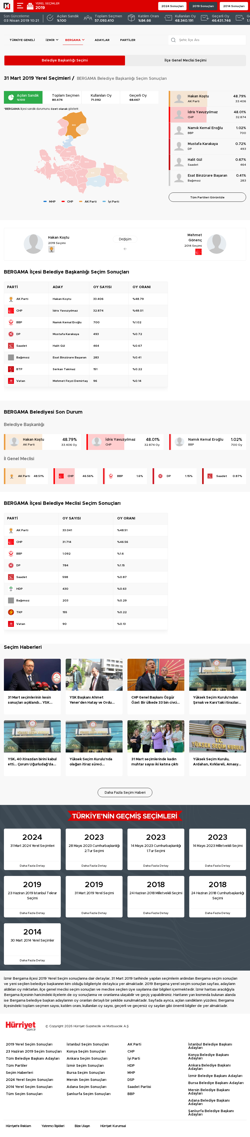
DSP (130, 1080)
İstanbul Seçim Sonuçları (88, 1044)
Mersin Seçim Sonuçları (86, 1080)
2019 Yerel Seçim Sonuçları (29, 1044)
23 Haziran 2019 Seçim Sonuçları (34, 1051)
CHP (191, 117)
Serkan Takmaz (64, 369)
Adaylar (102, 40)
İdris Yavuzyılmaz (203, 112)
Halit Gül (195, 160)
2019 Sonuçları (203, 6)
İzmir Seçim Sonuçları (85, 1065)
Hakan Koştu (198, 96)
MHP (131, 1073)
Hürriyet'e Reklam (18, 1126)
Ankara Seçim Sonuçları (87, 1058)
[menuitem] (68, 152)
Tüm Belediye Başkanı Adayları (33, 1058)
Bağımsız (194, 180)
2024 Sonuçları (172, 6)
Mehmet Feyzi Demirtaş (70, 380)
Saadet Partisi (139, 1087)
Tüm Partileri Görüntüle (207, 197)
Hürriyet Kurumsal (113, 1126)
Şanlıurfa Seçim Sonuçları (89, 1094)
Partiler (127, 40)
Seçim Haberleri (19, 1073)
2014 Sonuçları (234, 6)
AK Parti (193, 101)
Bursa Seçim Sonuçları (86, 1073)
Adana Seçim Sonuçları (86, 1087)
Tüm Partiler (16, 1065)
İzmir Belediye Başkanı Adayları (215, 1076)
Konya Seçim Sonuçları (86, 1051)
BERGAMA (73, 40)
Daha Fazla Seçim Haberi (125, 792)
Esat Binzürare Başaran (207, 175)
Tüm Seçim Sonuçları (24, 1094)
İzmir (50, 40)
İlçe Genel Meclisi (185, 60)
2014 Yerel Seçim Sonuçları (29, 1087)
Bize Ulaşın (82, 1126)
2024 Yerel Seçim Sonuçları (29, 1080)
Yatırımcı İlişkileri (53, 1126)
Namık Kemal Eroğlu (205, 128)
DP (190, 148)
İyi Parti (133, 1058)
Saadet (193, 164)
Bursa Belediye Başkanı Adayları (216, 1083)
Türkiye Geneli (22, 40)
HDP (131, 1065)
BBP (191, 133)
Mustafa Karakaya (203, 144)
